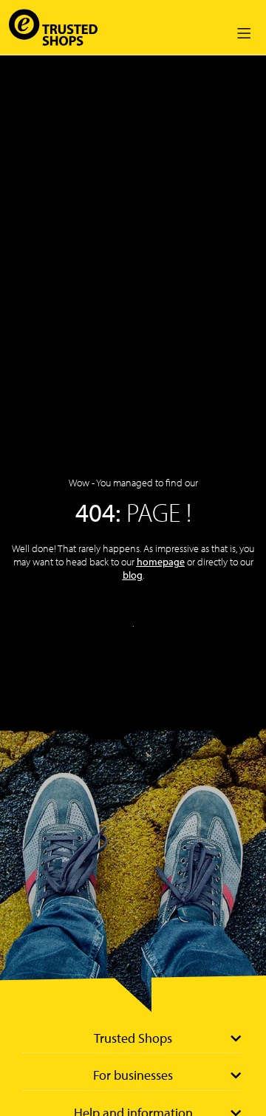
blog (133, 575)
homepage (161, 561)
